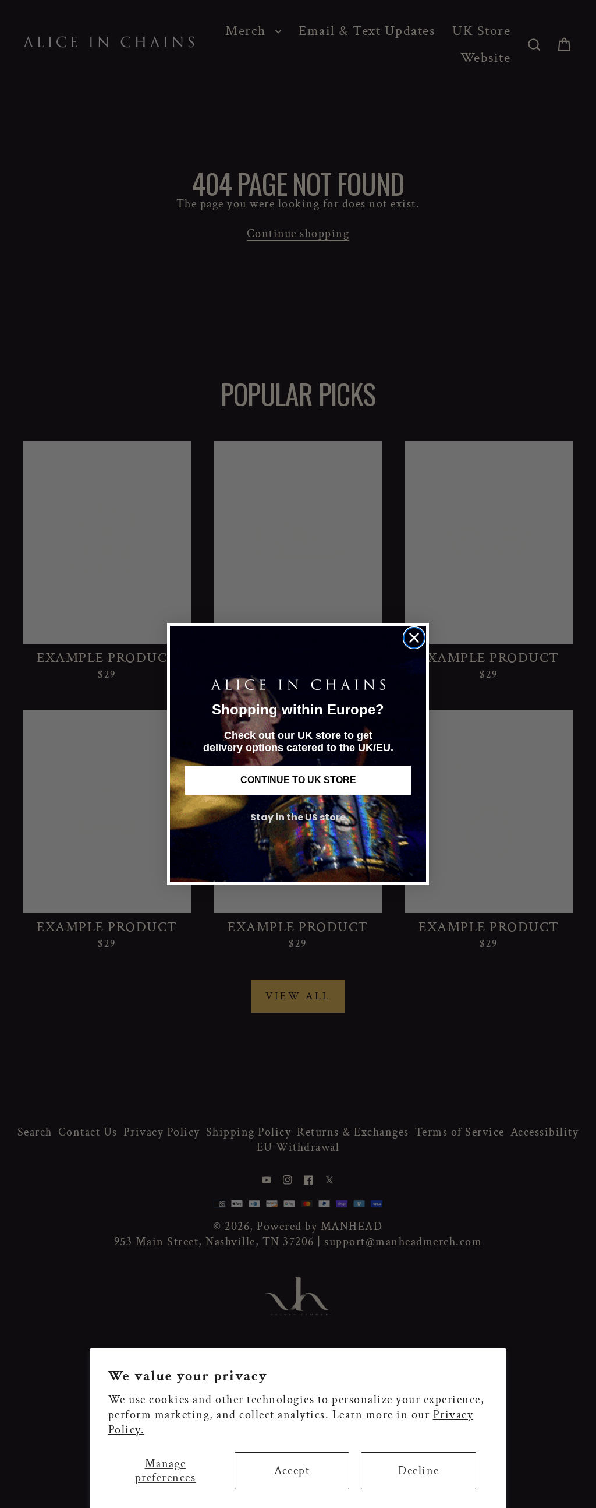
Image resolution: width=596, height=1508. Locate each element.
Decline (418, 1470)
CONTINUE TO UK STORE (298, 780)
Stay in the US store (298, 817)
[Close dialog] (414, 638)
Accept (292, 1470)
